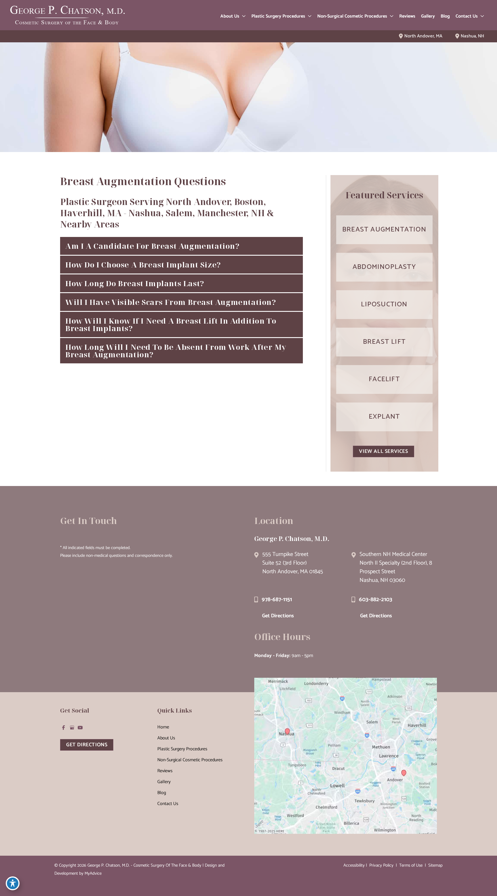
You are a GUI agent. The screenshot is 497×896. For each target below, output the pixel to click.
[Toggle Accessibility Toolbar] (13, 883)
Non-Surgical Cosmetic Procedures (190, 760)
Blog (161, 793)
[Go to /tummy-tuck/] (384, 267)
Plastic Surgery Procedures (182, 749)
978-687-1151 (277, 599)
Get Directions (278, 616)
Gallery (164, 782)
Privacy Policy (381, 865)
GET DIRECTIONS (86, 745)
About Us (166, 738)
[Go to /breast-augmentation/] (384, 229)
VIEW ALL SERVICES (383, 451)
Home (163, 727)
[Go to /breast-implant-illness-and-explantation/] (384, 417)
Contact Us (167, 804)
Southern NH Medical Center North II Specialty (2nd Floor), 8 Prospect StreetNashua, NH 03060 (396, 567)
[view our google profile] (71, 727)
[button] (242, 16)
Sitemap (435, 865)
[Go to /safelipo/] (384, 304)
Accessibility (354, 865)
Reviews (165, 771)
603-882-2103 (375, 599)
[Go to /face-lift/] (384, 379)
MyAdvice (93, 873)
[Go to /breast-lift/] (384, 342)
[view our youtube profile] (80, 727)
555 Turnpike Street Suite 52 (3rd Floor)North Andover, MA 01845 (292, 563)
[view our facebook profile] (63, 727)
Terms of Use (411, 865)
